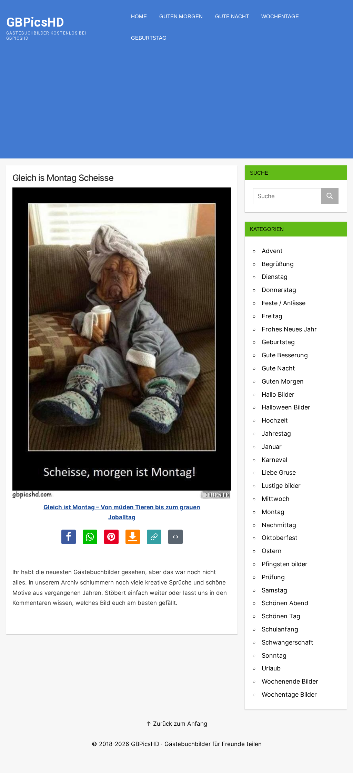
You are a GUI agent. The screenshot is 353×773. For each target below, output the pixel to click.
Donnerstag (279, 289)
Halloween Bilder (286, 407)
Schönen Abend (285, 603)
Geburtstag (149, 38)
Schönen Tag (281, 616)
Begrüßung (278, 264)
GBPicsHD (145, 744)
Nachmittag (279, 525)
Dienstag (275, 276)
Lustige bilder (281, 485)
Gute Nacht (232, 16)
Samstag (274, 590)
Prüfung (273, 577)
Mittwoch (276, 498)
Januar (272, 446)
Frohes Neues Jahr (289, 329)
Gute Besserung (285, 355)
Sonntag (274, 655)
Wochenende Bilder (290, 681)
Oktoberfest (279, 537)
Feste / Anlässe (283, 303)
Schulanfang (280, 629)
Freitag (272, 316)
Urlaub (271, 668)
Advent (272, 250)
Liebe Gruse (279, 472)
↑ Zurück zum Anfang (176, 723)
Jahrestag (276, 433)
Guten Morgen (181, 16)
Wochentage (280, 16)
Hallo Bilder (278, 394)
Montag (273, 511)
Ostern (272, 550)
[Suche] (330, 196)
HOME (139, 16)
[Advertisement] (176, 106)
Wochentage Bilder (289, 694)
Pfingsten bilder (284, 564)
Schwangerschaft (287, 642)
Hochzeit (275, 420)
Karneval (274, 459)
